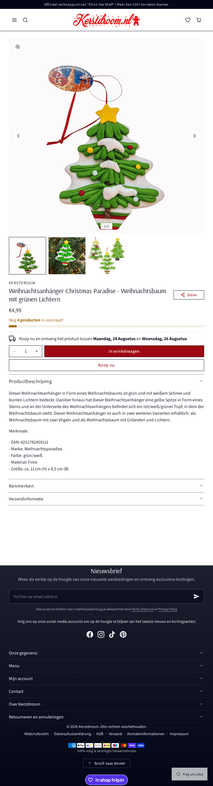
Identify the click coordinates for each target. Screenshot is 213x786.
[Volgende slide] (195, 136)
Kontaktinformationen (145, 733)
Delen (192, 294)
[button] (14, 19)
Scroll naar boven (109, 763)
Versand (115, 733)
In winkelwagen (124, 351)
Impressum (179, 733)
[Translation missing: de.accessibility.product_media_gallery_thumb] (27, 255)
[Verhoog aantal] (36, 351)
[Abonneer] (196, 596)
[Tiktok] (112, 634)
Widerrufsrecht (36, 733)
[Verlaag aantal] (14, 351)
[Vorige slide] (18, 136)
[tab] (27, 255)
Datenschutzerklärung (72, 733)
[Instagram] (100, 634)
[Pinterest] (123, 634)
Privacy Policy (167, 609)
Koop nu (106, 365)
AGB (99, 733)
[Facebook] (89, 634)
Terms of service (143, 609)
